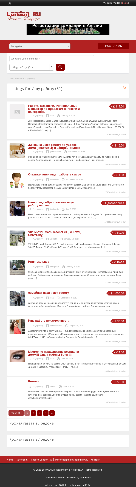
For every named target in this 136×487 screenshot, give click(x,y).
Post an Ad (113, 45)
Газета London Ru (41, 459)
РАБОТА (18, 78)
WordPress (85, 477)
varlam (53, 386)
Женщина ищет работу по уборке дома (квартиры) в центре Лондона (54, 146)
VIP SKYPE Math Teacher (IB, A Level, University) (54, 233)
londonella (54, 179)
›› (52, 413)
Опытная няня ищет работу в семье (54, 174)
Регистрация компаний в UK (71, 459)
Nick (52, 116)
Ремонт (33, 381)
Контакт (95, 459)
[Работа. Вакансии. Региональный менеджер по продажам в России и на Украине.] (17, 118)
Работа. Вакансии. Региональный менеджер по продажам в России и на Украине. (54, 108)
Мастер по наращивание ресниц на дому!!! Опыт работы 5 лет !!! (53, 353)
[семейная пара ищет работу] (17, 305)
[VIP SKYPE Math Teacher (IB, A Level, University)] (17, 245)
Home (10, 78)
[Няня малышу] (17, 274)
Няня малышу (38, 261)
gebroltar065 (55, 152)
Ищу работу (38, 116)
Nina (52, 358)
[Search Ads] (60, 67)
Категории (22, 459)
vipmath (53, 239)
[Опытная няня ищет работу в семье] (17, 187)
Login (125, 3)
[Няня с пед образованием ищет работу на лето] (17, 215)
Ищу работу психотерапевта (48, 320)
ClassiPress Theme (55, 477)
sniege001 (54, 267)
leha (52, 298)
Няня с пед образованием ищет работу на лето (51, 204)
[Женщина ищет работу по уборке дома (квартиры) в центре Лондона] (17, 157)
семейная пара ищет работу (48, 292)
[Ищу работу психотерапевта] (17, 333)
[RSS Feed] (9, 2)
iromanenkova (56, 326)
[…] (49, 130)
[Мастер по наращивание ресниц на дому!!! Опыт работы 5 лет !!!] (17, 361)
